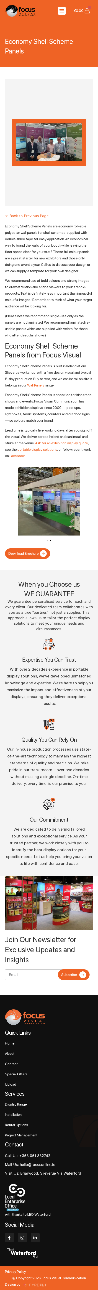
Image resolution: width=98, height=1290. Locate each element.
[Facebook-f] (9, 1237)
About (10, 1053)
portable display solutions (37, 449)
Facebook (17, 456)
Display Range (16, 1104)
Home (10, 1043)
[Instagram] (22, 1237)
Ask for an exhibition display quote (61, 443)
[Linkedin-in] (35, 1237)
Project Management (21, 1135)
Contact (11, 1064)
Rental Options (16, 1125)
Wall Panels (35, 385)
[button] (62, 11)
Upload (10, 1084)
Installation (13, 1114)
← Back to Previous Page (27, 215)
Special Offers (16, 1074)
